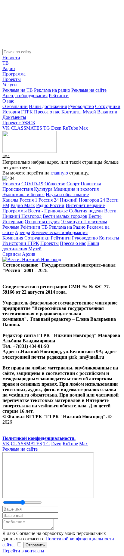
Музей (89, 111)
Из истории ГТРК (20, 243)
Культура (43, 189)
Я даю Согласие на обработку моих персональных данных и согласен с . (58, 539)
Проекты (11, 79)
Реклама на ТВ (17, 90)
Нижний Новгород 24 (82, 199)
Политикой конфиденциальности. (39, 438)
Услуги (9, 84)
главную (59, 172)
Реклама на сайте (89, 90)
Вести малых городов (65, 216)
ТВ (5, 63)
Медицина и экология (76, 189)
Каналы (10, 199)
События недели (86, 210)
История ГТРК (17, 111)
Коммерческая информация (59, 232)
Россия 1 (28, 199)
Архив (29, 254)
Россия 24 (49, 199)
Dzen (56, 128)
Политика (91, 183)
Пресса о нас (47, 111)
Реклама (10, 227)
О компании (15, 106)
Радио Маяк (23, 205)
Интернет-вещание (85, 205)
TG (46, 128)
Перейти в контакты (23, 550)
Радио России (50, 205)
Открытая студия (42, 221)
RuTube (70, 128)
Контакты (71, 111)
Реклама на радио (52, 90)
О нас (8, 100)
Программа (14, 73)
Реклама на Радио (67, 227)
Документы (14, 117)
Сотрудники (107, 106)
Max (83, 128)
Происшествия (17, 189)
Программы (14, 210)
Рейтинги (59, 95)
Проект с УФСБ (18, 122)
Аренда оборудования (25, 95)
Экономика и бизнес (23, 194)
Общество (55, 183)
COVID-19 (32, 183)
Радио (8, 68)
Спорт (73, 183)
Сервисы (11, 254)
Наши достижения (48, 106)
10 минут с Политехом (84, 221)
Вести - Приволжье (48, 210)
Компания (12, 237)
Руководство (81, 106)
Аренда (22, 232)
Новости (11, 57)
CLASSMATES (26, 128)
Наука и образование (67, 194)
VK (6, 128)
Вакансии (107, 111)
